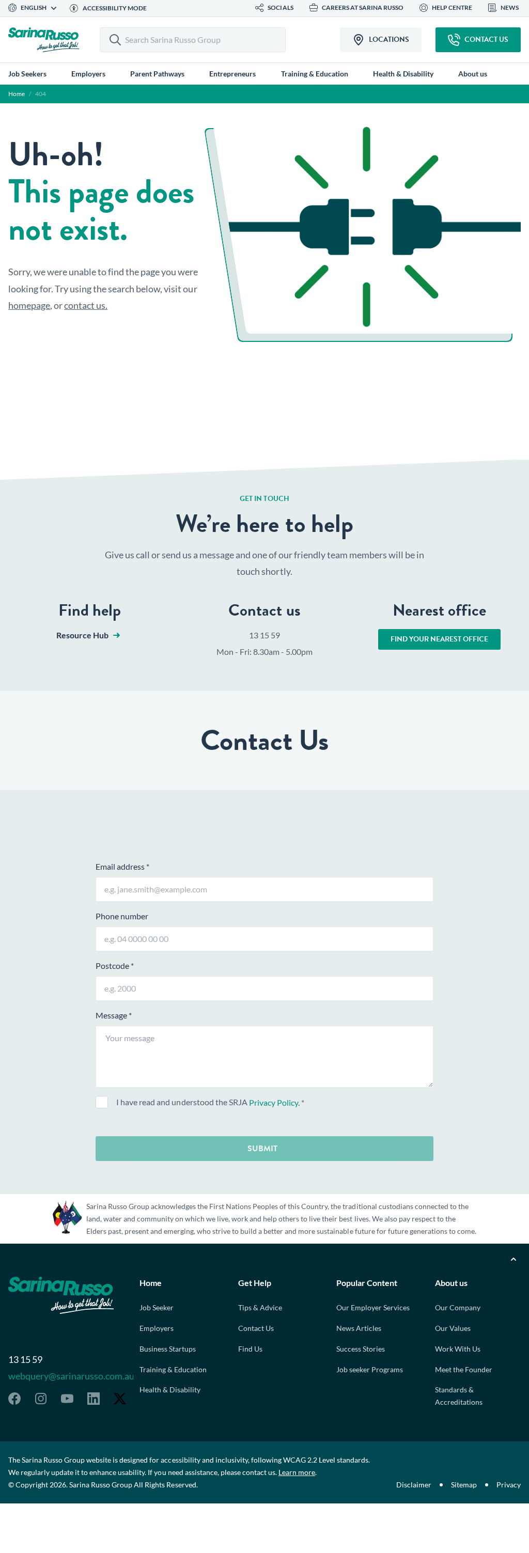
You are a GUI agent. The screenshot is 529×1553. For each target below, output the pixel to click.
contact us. (85, 305)
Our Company (457, 1307)
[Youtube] (67, 1398)
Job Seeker (156, 1307)
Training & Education (173, 1369)
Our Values (453, 1328)
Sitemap (464, 1484)
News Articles (358, 1328)
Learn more (296, 1472)
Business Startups (167, 1348)
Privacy (508, 1484)
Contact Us (256, 1328)
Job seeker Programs (369, 1369)
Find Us (250, 1348)
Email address (122, 866)
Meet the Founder (463, 1369)
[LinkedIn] (93, 1398)
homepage (29, 305)
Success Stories (360, 1348)
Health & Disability (169, 1389)
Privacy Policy (273, 1102)
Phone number (122, 916)
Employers (156, 1328)
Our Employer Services (373, 1307)
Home (16, 94)
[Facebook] (14, 1398)
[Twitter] (120, 1398)
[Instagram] (41, 1398)
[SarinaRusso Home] (43, 39)
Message (114, 1015)
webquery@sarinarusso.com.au (71, 1376)
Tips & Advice (260, 1307)
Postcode (115, 965)
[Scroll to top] (513, 1259)
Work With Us (457, 1348)
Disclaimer (413, 1484)
